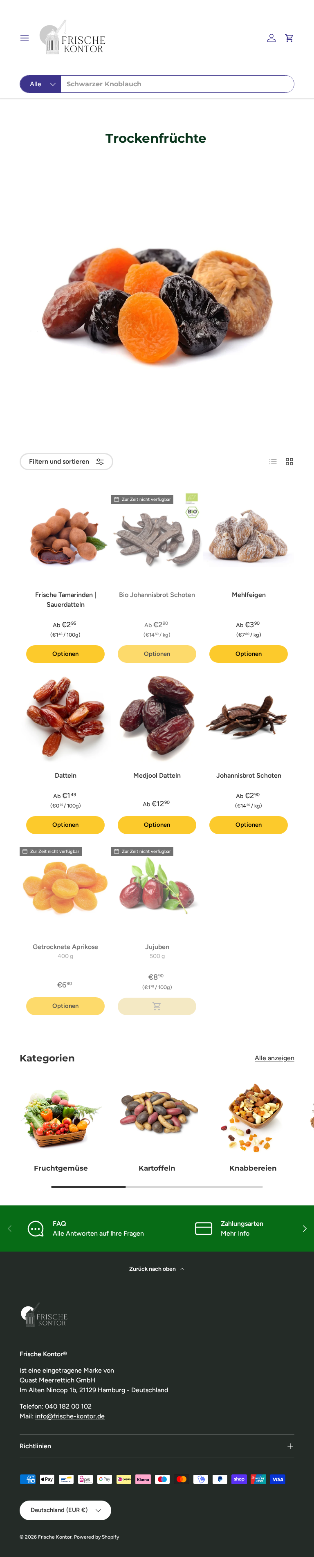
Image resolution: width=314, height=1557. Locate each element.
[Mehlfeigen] (248, 536)
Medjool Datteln (157, 775)
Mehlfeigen (249, 595)
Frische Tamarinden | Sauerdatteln (65, 599)
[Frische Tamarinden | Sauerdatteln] (65, 536)
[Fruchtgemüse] (61, 1115)
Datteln (65, 775)
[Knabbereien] (252, 1115)
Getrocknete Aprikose (65, 947)
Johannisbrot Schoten (248, 775)
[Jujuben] (157, 888)
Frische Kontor (55, 1537)
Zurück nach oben (153, 1268)
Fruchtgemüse (61, 1168)
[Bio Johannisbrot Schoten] (157, 536)
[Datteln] (65, 717)
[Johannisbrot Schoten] (248, 717)
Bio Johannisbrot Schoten (157, 595)
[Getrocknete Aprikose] (65, 888)
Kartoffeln (157, 1168)
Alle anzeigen (274, 1058)
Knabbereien (253, 1168)
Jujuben (157, 947)
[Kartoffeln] (157, 1115)
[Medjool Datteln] (157, 717)
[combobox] (157, 84)
